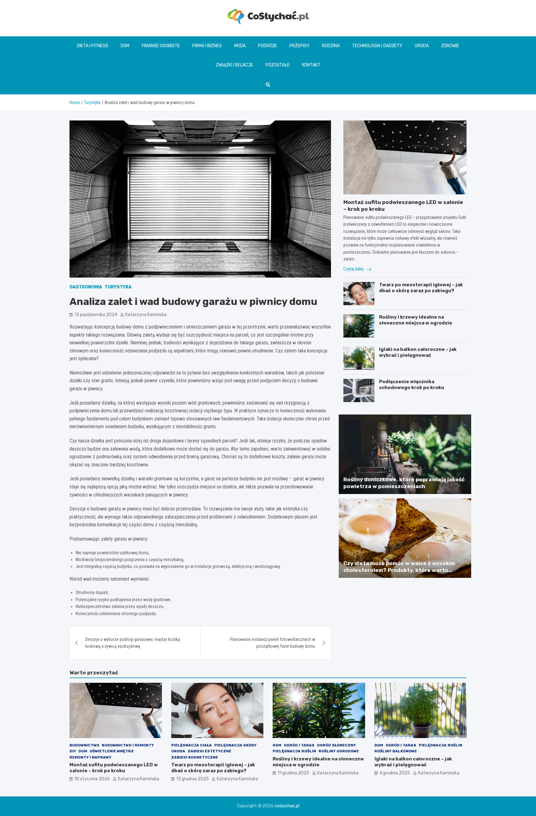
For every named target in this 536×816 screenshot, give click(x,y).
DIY (72, 751)
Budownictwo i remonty (128, 745)
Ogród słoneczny (336, 745)
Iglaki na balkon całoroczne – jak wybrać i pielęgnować (418, 352)
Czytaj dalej (353, 268)
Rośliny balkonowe (395, 751)
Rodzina (331, 45)
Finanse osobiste (161, 45)
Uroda (422, 45)
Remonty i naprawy (90, 757)
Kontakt (311, 65)
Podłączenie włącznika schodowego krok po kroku (411, 385)
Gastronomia (85, 287)
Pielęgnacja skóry (235, 745)
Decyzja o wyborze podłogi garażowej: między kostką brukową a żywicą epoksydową (132, 643)
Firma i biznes (207, 45)
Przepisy (299, 45)
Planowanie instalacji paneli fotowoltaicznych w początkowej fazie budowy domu (272, 643)
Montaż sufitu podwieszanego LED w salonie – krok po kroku (113, 768)
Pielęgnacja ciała (191, 745)
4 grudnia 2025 (394, 773)
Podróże (267, 45)
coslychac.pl (287, 806)
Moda (240, 45)
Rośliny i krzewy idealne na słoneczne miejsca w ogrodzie (415, 320)
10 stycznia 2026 (92, 779)
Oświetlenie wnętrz (112, 751)
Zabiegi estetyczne (209, 751)
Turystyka (118, 287)
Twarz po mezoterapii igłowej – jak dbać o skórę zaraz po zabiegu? (421, 288)
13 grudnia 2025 (192, 779)
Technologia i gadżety (377, 45)
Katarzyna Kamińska (146, 314)
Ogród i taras (299, 745)
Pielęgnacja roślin (294, 751)
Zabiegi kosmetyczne (194, 757)
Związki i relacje (234, 65)
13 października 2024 (95, 314)
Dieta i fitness (92, 45)
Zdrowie (450, 45)
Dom (125, 45)
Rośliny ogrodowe (339, 751)
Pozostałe (278, 65)
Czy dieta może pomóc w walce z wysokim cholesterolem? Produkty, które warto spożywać (399, 570)
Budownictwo (84, 745)
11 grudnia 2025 (293, 773)
